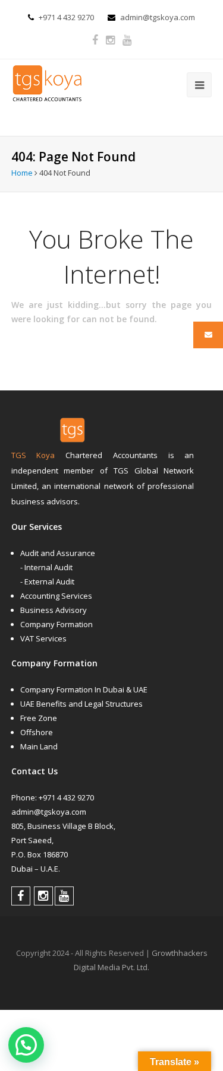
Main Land (39, 746)
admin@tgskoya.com (157, 17)
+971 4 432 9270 (66, 17)
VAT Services (43, 638)
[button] (26, 1045)
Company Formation (56, 624)
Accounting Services (56, 595)
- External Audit (47, 581)
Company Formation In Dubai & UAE (83, 689)
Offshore (36, 732)
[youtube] (127, 40)
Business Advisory (53, 610)
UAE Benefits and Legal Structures (81, 703)
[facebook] (95, 40)
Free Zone (38, 718)
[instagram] (110, 40)
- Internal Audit (46, 567)
